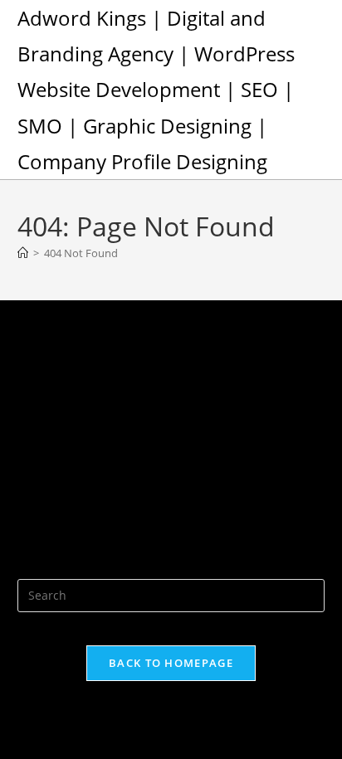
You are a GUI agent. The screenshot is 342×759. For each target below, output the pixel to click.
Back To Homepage (171, 662)
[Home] (22, 253)
